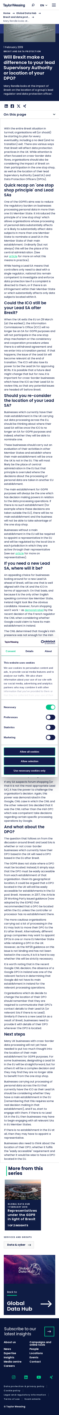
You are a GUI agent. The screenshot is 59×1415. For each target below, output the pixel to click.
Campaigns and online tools (40, 1343)
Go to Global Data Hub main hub (29, 1285)
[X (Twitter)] (18, 106)
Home (6, 13)
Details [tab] (30, 651)
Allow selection (29, 761)
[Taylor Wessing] (13, 6)
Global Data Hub (26, 13)
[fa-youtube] (36, 1377)
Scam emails (32, 1399)
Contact (35, 1362)
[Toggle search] (33, 5)
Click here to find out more (23, 1205)
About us (10, 1342)
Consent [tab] (11, 651)
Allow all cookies (29, 751)
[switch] (50, 717)
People (34, 1349)
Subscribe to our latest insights (20, 1331)
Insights (9, 1357)
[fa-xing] (48, 1377)
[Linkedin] (6, 106)
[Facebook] (12, 106)
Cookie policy (12, 1390)
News (7, 1349)
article (13, 256)
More (29, 55)
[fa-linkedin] (23, 1377)
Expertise (10, 1353)
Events (34, 1357)
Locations (36, 1353)
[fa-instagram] (10, 1377)
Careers (9, 1366)
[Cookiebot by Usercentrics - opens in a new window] (41, 642)
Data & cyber (16, 1245)
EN (42, 5)
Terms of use (12, 1399)
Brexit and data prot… (16, 17)
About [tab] (48, 651)
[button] (33, 5)
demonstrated (34, 610)
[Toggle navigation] (54, 4)
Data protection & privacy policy (24, 1386)
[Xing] (24, 106)
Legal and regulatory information (25, 1395)
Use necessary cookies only (29, 770)
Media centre (12, 1362)
